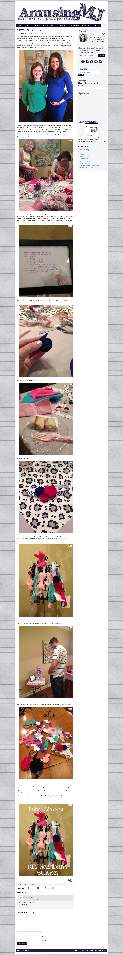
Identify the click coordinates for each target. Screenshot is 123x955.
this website (24, 792)
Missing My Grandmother (86, 167)
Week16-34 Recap (85, 163)
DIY (27, 884)
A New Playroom (84, 156)
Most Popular (32, 884)
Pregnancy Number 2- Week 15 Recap (90, 165)
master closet (59, 44)
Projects (37, 25)
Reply (20, 906)
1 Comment (45, 33)
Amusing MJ (63, 8)
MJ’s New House (61, 25)
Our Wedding (74, 25)
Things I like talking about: (85, 85)
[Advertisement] (91, 106)
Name (42, 933)
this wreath (50, 302)
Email (42, 936)
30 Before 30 (86, 25)
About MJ (28, 25)
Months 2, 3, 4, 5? (85, 149)
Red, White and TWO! (85, 161)
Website (43, 940)
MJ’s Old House (48, 25)
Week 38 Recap (84, 158)
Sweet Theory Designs (100, 950)
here (22, 38)
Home (20, 25)
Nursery (82, 154)
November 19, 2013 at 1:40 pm (31, 899)
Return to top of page (23, 950)
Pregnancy (96, 25)
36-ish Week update (85, 160)
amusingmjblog (35, 33)
